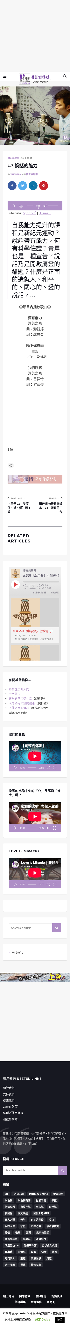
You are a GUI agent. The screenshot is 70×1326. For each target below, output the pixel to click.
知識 (43, 1252)
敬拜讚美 (20, 1302)
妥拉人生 (10, 1226)
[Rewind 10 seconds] (25, 586)
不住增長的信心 (19, 708)
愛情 (7, 1232)
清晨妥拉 (41, 1239)
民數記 (27, 1239)
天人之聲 (10, 1219)
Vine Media (16, 174)
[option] (35, 620)
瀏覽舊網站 (10, 1119)
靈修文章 (36, 1264)
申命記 (21, 1252)
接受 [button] (59, 1319)
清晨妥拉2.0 (11, 1245)
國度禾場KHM (41, 1213)
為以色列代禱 (49, 1245)
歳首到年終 (11, 1239)
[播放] (14, 206)
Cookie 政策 (10, 1107)
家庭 (22, 1226)
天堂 (22, 1219)
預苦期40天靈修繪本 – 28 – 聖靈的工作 (50, 508)
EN (6, 1194)
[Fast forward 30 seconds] (40, 586)
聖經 (22, 1258)
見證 (49, 1258)
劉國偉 (8, 1213)
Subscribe (39, 592)
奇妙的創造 (37, 1219)
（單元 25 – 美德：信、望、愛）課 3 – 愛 (20, 508)
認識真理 (57, 1296)
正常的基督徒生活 (20, 698)
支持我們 (17, 952)
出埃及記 (25, 1206)
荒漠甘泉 (36, 1258)
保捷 (54, 1200)
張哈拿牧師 (52, 1226)
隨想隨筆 (24, 1296)
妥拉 (51, 1219)
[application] (35, 205)
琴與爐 (8, 1252)
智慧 (28, 1232)
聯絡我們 (9, 1100)
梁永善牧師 (42, 1232)
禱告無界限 (13, 158)
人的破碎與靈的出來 (22, 703)
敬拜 (17, 1232)
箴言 (54, 1252)
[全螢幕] (55, 767)
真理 (33, 1252)
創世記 (53, 1206)
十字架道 (14, 694)
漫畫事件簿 (30, 1245)
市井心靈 (36, 1226)
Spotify (28, 213)
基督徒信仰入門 (19, 689)
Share (55, 592)
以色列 (8, 1200)
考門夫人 (10, 1258)
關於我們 (9, 1088)
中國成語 (58, 1194)
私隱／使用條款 (13, 1113)
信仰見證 (10, 1206)
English (18, 1194)
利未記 (40, 1206)
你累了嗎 (41, 1200)
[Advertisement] (35, 35)
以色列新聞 (24, 1200)
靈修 (22, 1264)
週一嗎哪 (10, 1264)
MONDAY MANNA (38, 1194)
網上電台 (8, 1296)
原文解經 (23, 1213)
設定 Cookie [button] (42, 1319)
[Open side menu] (4, 76)
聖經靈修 (36, 1302)
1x (32, 586)
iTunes (43, 213)
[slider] (53, 204)
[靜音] (45, 206)
